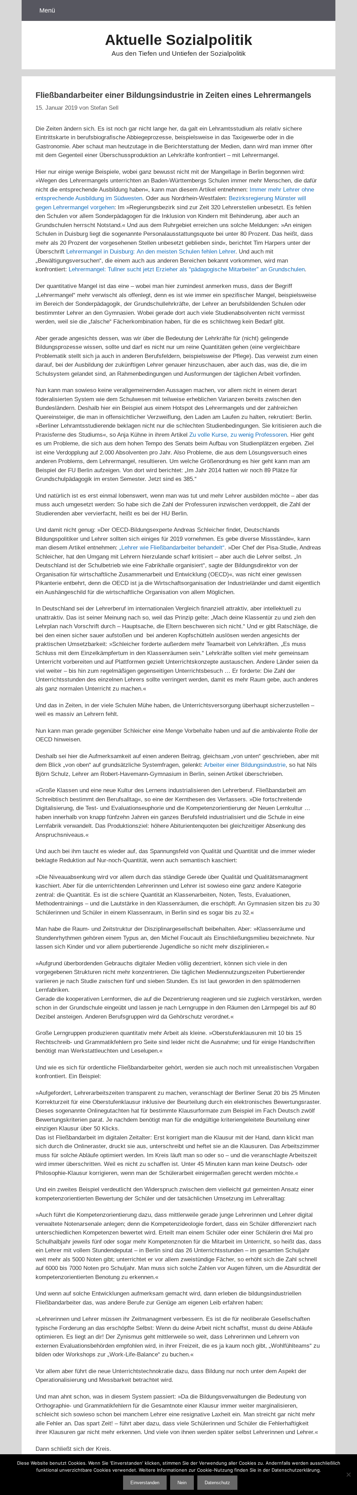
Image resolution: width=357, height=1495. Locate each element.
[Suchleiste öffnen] (320, 10)
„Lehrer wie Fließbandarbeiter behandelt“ (171, 547)
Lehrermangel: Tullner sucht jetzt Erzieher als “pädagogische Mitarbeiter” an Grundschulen (187, 269)
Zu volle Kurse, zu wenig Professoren (238, 434)
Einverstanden (144, 1482)
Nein (182, 1482)
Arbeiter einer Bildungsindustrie (245, 765)
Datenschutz (217, 1482)
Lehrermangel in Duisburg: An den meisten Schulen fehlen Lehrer (150, 251)
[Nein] (348, 1474)
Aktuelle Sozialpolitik (178, 40)
